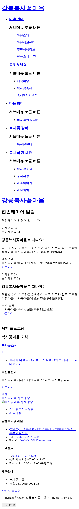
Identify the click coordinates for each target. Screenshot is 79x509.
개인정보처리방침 (21, 409)
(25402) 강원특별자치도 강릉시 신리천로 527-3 (41, 429)
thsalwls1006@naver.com (35, 440)
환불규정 (15, 413)
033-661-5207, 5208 (27, 437)
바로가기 (8, 266)
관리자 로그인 (11, 490)
